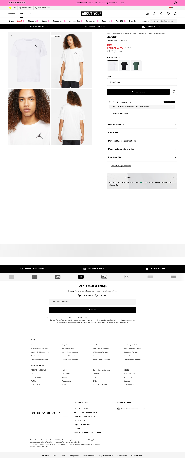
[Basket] (175, 13)
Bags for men (67, 345)
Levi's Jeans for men (70, 352)
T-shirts (126, 33)
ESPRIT (34, 374)
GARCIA (96, 374)
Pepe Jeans (66, 381)
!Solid (64, 385)
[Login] (154, 13)
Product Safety (137, 456)
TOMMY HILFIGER (130, 385)
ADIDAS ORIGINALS (38, 370)
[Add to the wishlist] (174, 92)
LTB (94, 377)
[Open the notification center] (161, 13)
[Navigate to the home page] (45, 403)
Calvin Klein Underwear (101, 370)
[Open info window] (175, 2)
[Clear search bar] (175, 21)
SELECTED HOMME (100, 385)
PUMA (33, 381)
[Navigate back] (11, 36)
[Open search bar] (151, 21)
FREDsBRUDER (67, 374)
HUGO (64, 370)
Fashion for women (69, 349)
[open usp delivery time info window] (173, 106)
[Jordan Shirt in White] (29, 117)
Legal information (106, 456)
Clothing (116, 33)
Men (21, 13)
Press (55, 456)
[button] (142, 82)
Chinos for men (129, 356)
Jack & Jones (36, 377)
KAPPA (64, 377)
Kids (29, 13)
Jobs (63, 456)
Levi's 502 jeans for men (71, 356)
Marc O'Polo (128, 377)
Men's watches (37, 356)
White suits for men (100, 352)
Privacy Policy (55, 320)
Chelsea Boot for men (132, 359)
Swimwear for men (131, 352)
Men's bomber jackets (132, 349)
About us (45, 456)
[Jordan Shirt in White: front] (29, 60)
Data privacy (74, 456)
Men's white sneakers (101, 349)
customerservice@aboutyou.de (68, 322)
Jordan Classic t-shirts (156, 33)
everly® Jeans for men (101, 359)
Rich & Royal (35, 385)
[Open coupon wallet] (147, 13)
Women (11, 13)
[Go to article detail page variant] (112, 65)
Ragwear (127, 381)
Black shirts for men (100, 356)
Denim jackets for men (39, 359)
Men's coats (97, 345)
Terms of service (89, 456)
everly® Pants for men (39, 349)
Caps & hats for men (70, 359)
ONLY (95, 381)
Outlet (14, 7)
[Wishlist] (168, 13)
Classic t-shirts (138, 33)
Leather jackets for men (133, 345)
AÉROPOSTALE (129, 374)
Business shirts (36, 345)
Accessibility (122, 456)
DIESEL (126, 370)
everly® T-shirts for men (40, 352)
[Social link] (33, 413)
